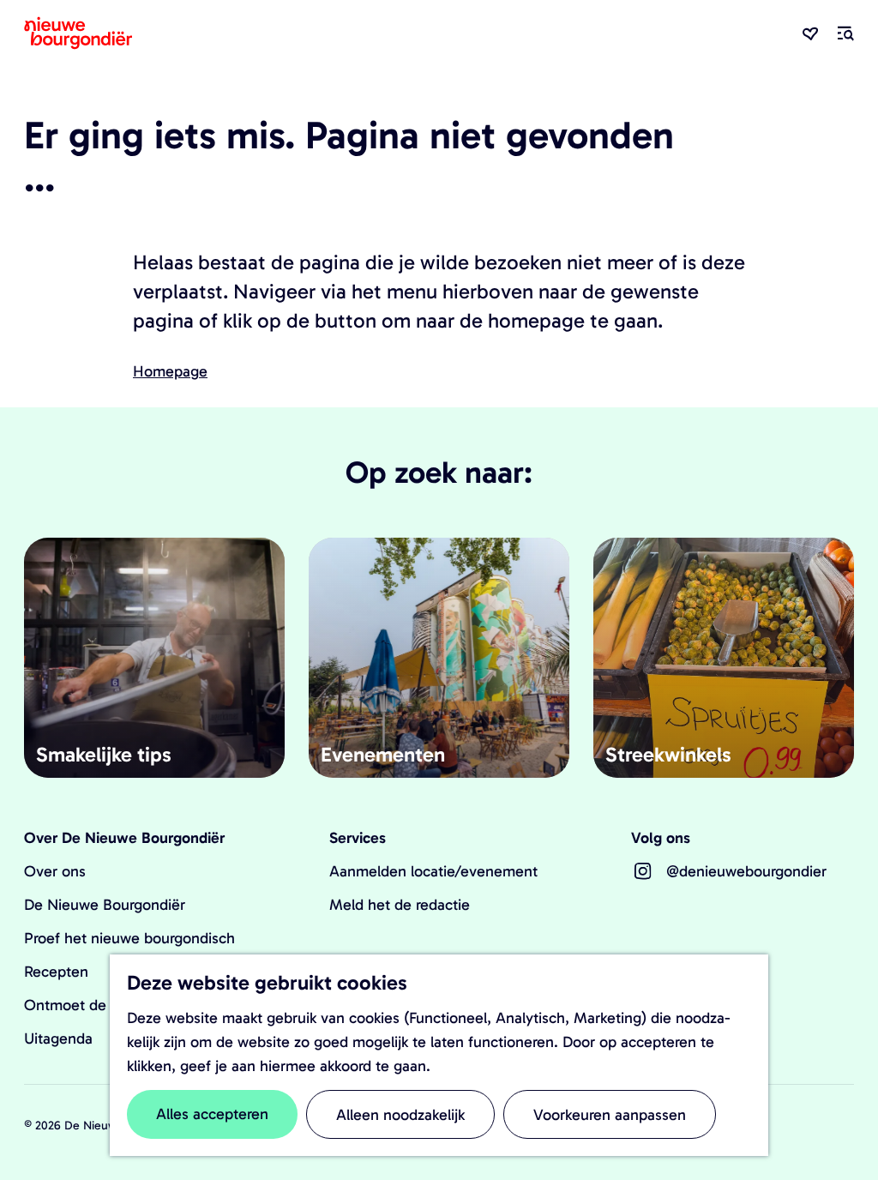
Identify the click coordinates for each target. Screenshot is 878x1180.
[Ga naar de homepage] (78, 33)
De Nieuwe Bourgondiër (104, 904)
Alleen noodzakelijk (400, 1114)
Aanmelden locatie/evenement (433, 871)
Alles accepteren (212, 1114)
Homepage (170, 371)
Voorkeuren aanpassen (609, 1114)
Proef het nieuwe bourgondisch (129, 938)
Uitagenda (58, 1038)
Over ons (55, 871)
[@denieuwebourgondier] (643, 871)
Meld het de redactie (399, 904)
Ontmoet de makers (91, 1005)
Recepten (56, 971)
